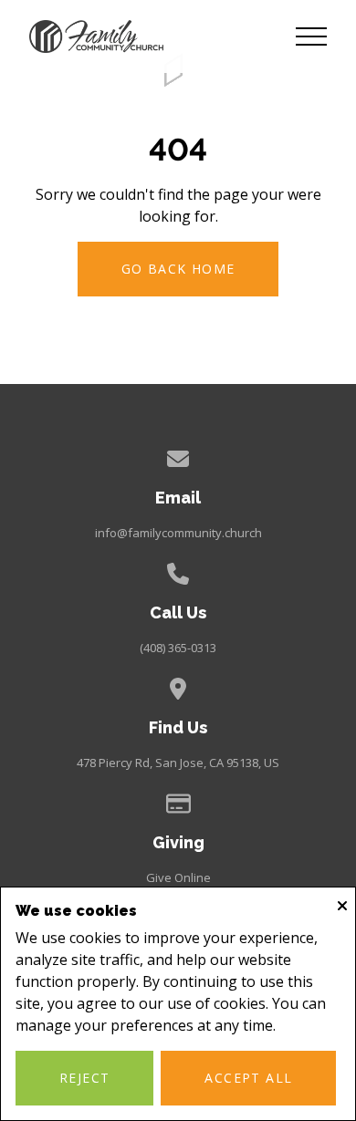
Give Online (178, 877)
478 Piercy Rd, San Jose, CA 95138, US (178, 762)
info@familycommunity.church (178, 532)
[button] (311, 36)
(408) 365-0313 (178, 647)
